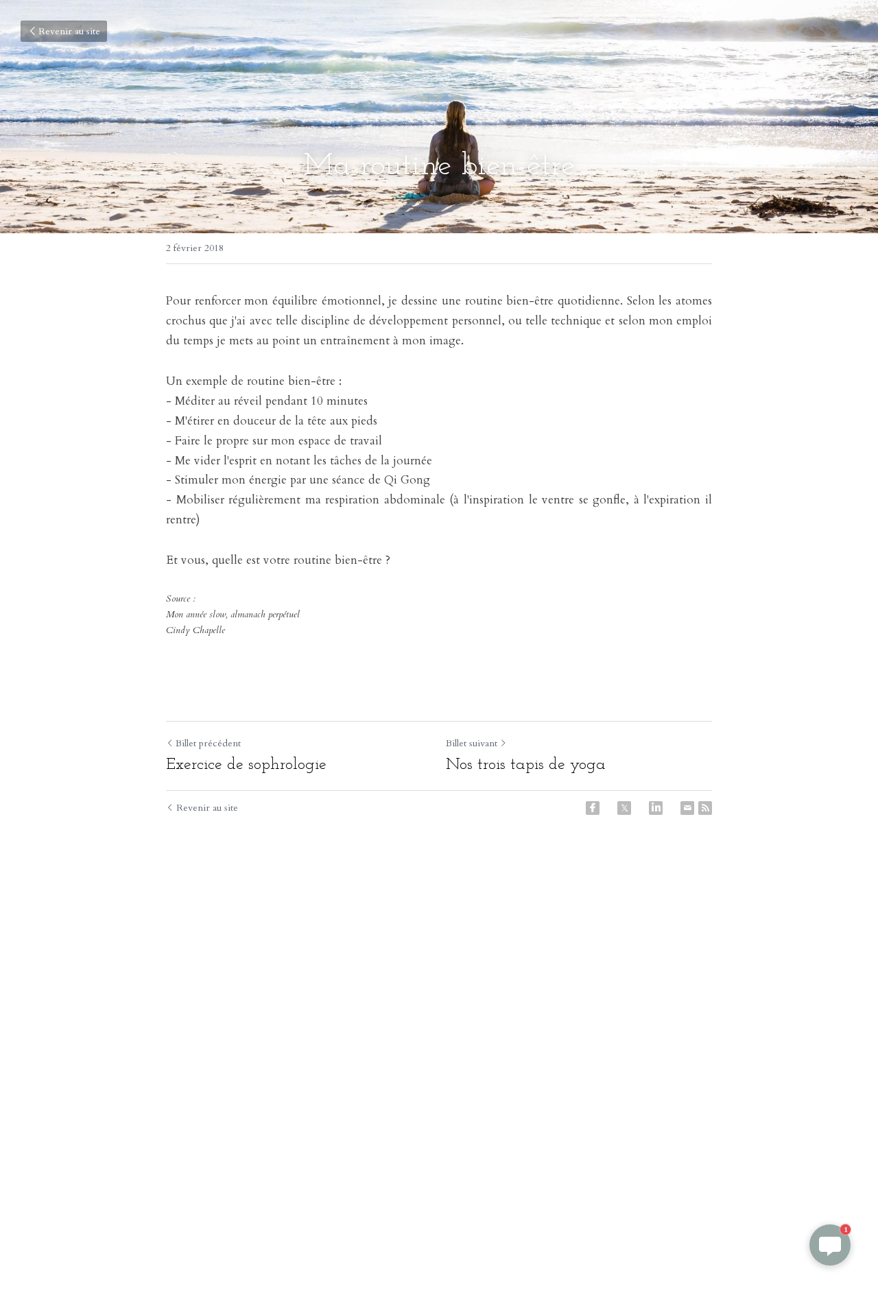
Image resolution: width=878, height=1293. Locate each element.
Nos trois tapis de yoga (526, 765)
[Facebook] (593, 808)
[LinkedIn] (656, 808)
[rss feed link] (705, 808)
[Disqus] (439, 1048)
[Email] (687, 808)
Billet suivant (471, 743)
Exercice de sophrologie (246, 765)
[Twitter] (624, 808)
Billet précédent (208, 743)
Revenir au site (69, 31)
